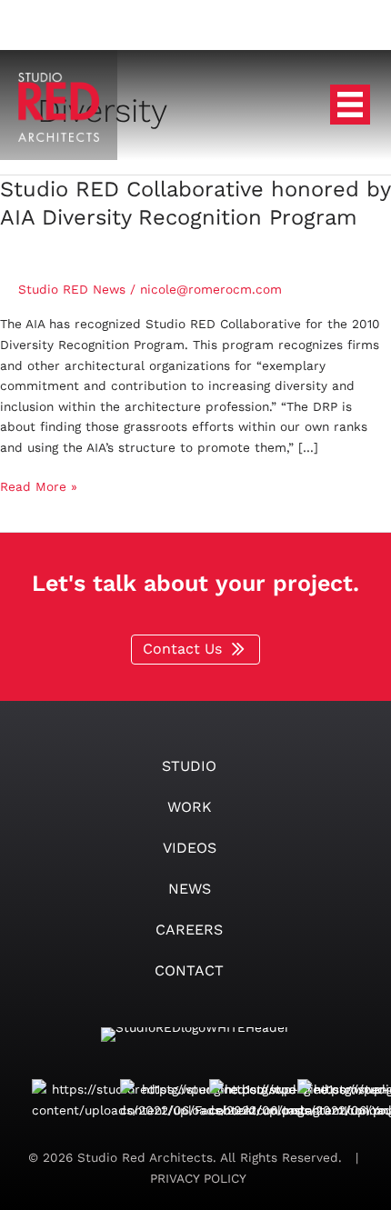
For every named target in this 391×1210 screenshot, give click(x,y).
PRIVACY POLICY (195, 1178)
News (189, 888)
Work (189, 806)
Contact (189, 970)
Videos (189, 847)
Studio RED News (71, 289)
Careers (189, 929)
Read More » (38, 487)
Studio (189, 766)
